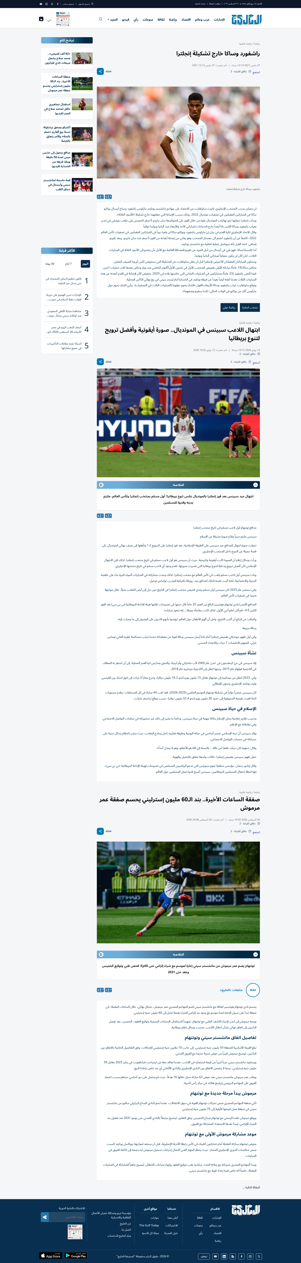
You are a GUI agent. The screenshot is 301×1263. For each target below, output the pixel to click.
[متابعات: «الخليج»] (253, 990)
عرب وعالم (202, 19)
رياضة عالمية (245, 43)
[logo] (247, 20)
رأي (136, 19)
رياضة (173, 19)
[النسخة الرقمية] (63, 20)
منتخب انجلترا (250, 307)
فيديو (125, 19)
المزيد (114, 19)
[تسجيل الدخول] (92, 4)
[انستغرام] (46, 4)
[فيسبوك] (57, 4)
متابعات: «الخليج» (231, 990)
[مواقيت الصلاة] (41, 20)
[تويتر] (52, 4)
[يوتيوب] (41, 4)
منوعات (148, 19)
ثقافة (161, 19)
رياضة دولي (229, 307)
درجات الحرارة (200, 4)
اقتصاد (186, 19)
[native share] (100, 71)
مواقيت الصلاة (214, 4)
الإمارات (219, 19)
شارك (108, 71)
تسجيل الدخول (84, 4)
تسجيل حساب (68, 4)
